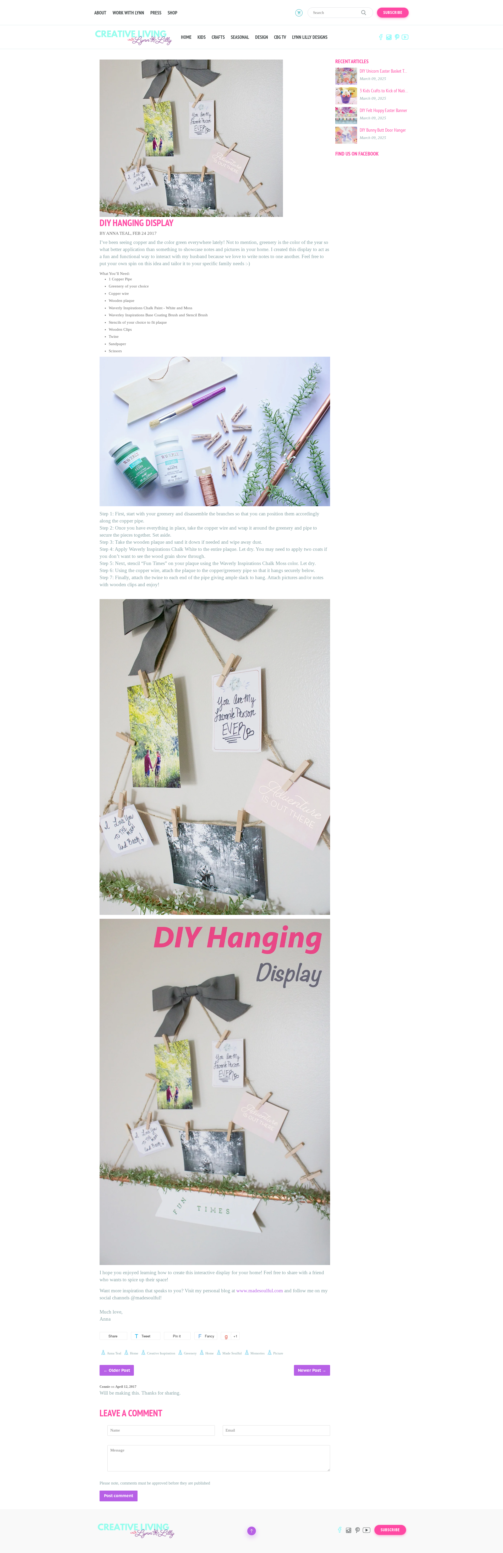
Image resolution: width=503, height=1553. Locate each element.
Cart (299, 13)
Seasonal (240, 37)
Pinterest (397, 37)
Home (186, 37)
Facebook (380, 37)
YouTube (405, 37)
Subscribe (392, 12)
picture (278, 1353)
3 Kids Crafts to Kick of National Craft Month (384, 90)
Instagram (388, 37)
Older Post (119, 1370)
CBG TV (280, 37)
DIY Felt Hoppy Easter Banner (383, 110)
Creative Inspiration (161, 1353)
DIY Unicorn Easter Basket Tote (384, 71)
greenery (190, 1353)
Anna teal (114, 1353)
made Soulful (232, 1353)
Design (261, 37)
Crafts (218, 37)
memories (257, 1353)
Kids (202, 37)
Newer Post (309, 1370)
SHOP (172, 12)
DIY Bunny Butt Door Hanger (383, 130)
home (134, 1353)
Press (155, 12)
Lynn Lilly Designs (309, 37)
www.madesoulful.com (259, 1290)
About (100, 12)
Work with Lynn (128, 12)
